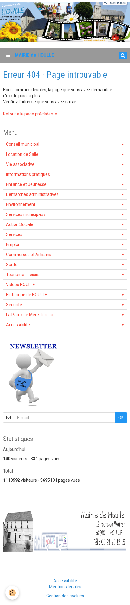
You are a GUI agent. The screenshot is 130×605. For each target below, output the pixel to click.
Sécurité (14, 304)
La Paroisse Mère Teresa (29, 314)
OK (121, 417)
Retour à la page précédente (30, 113)
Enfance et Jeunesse (26, 184)
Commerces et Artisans (28, 254)
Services (14, 234)
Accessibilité (18, 324)
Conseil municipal (22, 144)
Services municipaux (25, 214)
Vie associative (20, 164)
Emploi (12, 244)
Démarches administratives (32, 194)
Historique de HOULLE (26, 294)
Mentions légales (65, 586)
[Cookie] (12, 593)
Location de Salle (22, 154)
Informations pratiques (28, 174)
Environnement (20, 204)
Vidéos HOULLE (20, 284)
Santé (12, 264)
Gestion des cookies (65, 595)
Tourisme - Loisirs (23, 274)
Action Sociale (19, 224)
